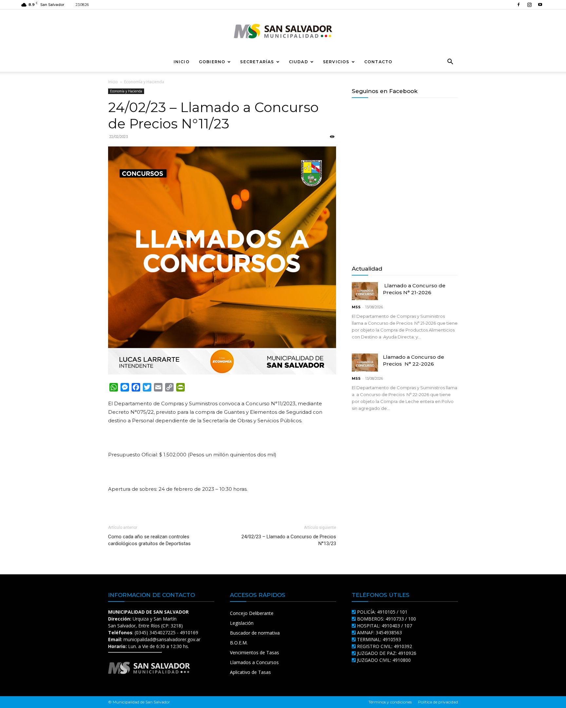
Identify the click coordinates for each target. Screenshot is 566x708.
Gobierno (212, 61)
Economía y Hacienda (126, 91)
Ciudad (298, 61)
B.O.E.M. (239, 643)
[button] (450, 62)
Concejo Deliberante (252, 613)
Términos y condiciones (390, 701)
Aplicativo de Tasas (250, 672)
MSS (356, 307)
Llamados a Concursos (254, 662)
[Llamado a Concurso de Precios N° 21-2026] (365, 291)
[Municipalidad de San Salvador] (283, 31)
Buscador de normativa (255, 633)
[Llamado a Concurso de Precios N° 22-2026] (365, 363)
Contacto (378, 61)
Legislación (242, 623)
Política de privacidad (438, 701)
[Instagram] (529, 4)
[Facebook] (518, 4)
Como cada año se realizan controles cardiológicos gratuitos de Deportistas (149, 540)
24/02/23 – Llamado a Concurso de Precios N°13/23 (288, 540)
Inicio (182, 61)
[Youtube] (540, 4)
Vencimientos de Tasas (254, 652)
